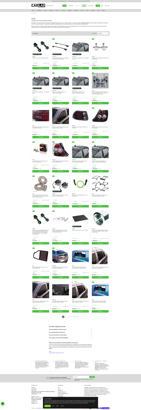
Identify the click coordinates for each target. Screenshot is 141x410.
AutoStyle (93, 56)
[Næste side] (78, 317)
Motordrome (54, 265)
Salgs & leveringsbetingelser (63, 393)
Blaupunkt (73, 193)
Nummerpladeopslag (61, 392)
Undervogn (69, 10)
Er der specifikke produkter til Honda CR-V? (57, 332)
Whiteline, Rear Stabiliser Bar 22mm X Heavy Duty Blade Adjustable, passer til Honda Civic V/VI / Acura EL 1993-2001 (59, 231)
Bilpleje (82, 10)
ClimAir (53, 125)
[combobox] (56, 5)
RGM (33, 125)
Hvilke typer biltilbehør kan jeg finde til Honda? (57, 329)
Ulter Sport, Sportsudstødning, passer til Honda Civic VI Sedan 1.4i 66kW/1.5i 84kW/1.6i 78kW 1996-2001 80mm (100, 231)
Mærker (103, 10)
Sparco (93, 193)
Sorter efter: (95, 33)
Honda (35, 13)
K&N (33, 265)
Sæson (98, 10)
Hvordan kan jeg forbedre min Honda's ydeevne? (58, 335)
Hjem (32, 13)
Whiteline (33, 56)
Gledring (73, 228)
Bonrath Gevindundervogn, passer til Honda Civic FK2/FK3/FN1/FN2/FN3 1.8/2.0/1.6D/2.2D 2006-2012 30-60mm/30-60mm (100, 93)
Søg (58, 387)
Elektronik (51, 10)
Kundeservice (60, 390)
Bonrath (93, 90)
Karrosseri (39, 10)
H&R (33, 193)
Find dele (84, 5)
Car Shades (54, 299)
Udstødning (76, 10)
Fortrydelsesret (60, 394)
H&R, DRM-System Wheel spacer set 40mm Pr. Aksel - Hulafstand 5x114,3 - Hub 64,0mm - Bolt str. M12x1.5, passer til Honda (40, 196)
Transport (93, 10)
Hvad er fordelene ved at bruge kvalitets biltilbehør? (58, 337)
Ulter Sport (93, 228)
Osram (33, 159)
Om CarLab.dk (60, 396)
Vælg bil (33, 10)
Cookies (59, 389)
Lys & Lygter (63, 10)
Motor (87, 10)
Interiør (56, 10)
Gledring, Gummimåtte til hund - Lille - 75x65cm (80, 230)
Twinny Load (54, 56)
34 (74, 316)
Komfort (45, 10)
